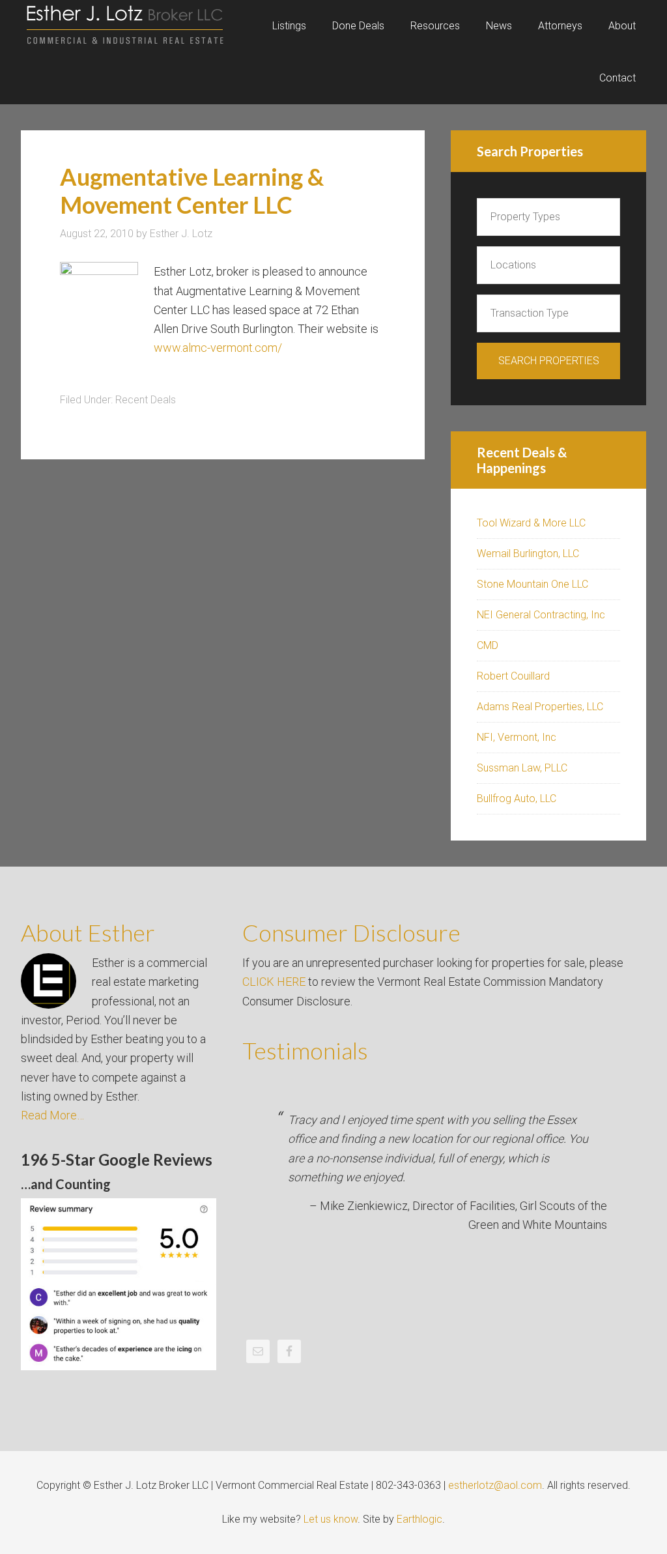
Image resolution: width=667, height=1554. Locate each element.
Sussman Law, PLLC (522, 768)
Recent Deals (145, 400)
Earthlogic (419, 1519)
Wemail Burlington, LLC (528, 553)
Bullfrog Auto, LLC (516, 798)
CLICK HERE (273, 981)
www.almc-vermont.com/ (218, 347)
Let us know (331, 1519)
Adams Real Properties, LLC (540, 706)
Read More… (52, 1115)
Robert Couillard (513, 676)
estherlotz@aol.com (495, 1485)
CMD (487, 645)
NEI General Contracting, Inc (541, 615)
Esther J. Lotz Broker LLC (125, 26)
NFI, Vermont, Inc (516, 737)
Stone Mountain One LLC (532, 584)
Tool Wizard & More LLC (531, 523)
